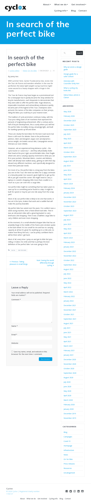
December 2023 (70, 197)
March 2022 (68, 292)
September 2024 (70, 157)
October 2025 (69, 125)
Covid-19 (67, 441)
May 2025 (67, 138)
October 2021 (69, 314)
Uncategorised (69, 473)
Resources (68, 468)
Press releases (69, 464)
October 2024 (69, 152)
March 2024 (68, 184)
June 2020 (67, 386)
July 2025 (67, 134)
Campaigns (68, 437)
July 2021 (67, 328)
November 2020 (70, 364)
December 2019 (70, 413)
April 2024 (67, 179)
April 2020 (67, 395)
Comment (16, 299)
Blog (73, 10)
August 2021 (68, 323)
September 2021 (70, 319)
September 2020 (70, 373)
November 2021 (70, 310)
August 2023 (68, 215)
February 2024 (69, 188)
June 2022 (67, 278)
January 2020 (69, 409)
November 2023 (70, 202)
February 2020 (69, 404)
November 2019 (70, 418)
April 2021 (67, 341)
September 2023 (70, 211)
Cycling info (60, 10)
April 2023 (67, 233)
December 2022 (70, 251)
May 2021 (67, 337)
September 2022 (70, 265)
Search (79, 53)
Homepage (68, 446)
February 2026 (69, 116)
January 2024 (69, 193)
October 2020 (69, 368)
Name (14, 326)
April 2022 (67, 287)
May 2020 (67, 391)
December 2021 (70, 305)
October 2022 (69, 260)
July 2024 (67, 166)
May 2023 (67, 229)
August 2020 (68, 377)
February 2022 (69, 296)
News (25, 71)
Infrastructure (69, 450)
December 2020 (70, 359)
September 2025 (70, 129)
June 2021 (67, 332)
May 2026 (67, 111)
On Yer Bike (32, 71)
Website (14, 343)
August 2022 (68, 269)
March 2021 (68, 346)
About (46, 4)
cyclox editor (14, 71)
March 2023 (68, 238)
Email (14, 334)
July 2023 (67, 220)
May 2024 (67, 175)
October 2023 (69, 206)
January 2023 (69, 247)
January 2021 (69, 355)
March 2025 (68, 147)
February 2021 (69, 350)
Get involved (78, 4)
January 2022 (69, 301)
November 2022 (70, 256)
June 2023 (67, 224)
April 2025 (67, 143)
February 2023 (69, 242)
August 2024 (68, 161)
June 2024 (67, 170)
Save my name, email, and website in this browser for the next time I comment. (29, 352)
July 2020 (67, 382)
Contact (83, 10)
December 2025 (70, 120)
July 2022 (67, 274)
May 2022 (67, 283)
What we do (60, 4)
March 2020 (68, 400)
